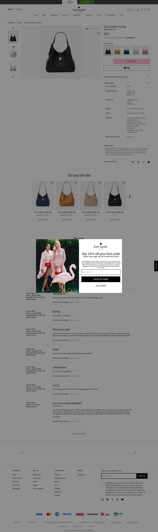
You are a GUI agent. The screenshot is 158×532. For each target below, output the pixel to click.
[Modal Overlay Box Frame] (79, 266)
